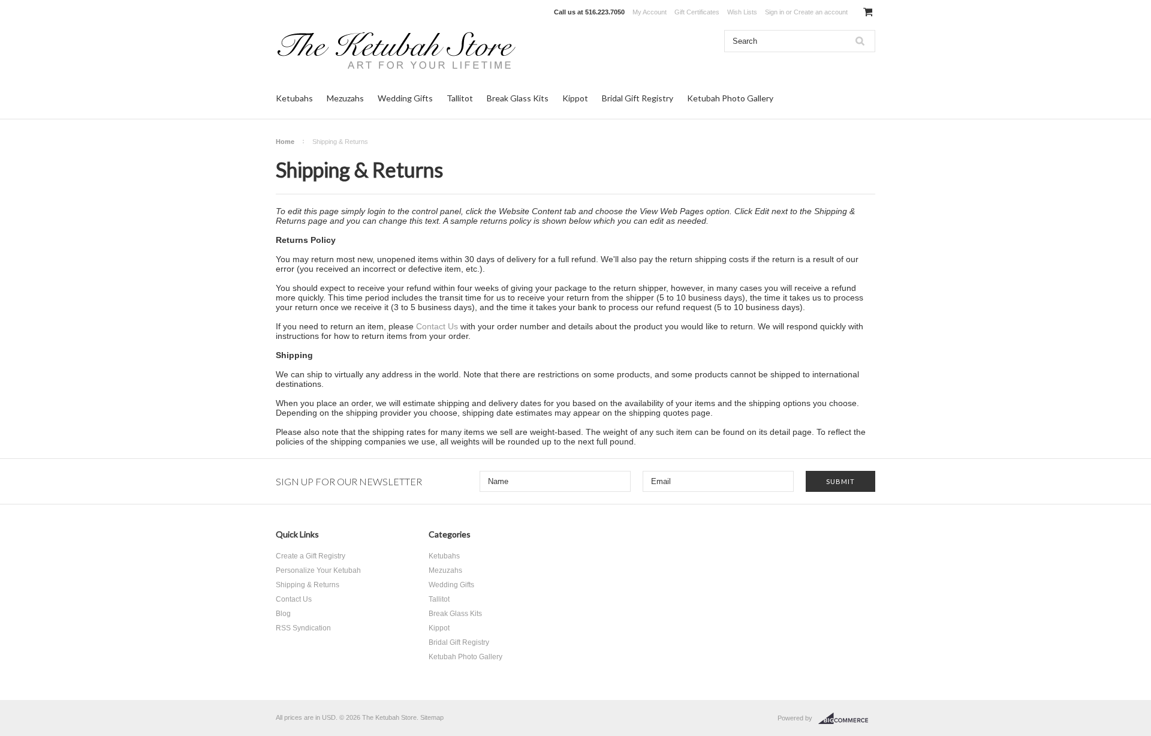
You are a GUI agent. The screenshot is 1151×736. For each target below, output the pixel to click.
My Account (649, 12)
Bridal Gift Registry (637, 98)
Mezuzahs (345, 98)
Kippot (575, 98)
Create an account (821, 12)
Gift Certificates (696, 12)
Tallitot (460, 98)
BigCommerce (846, 718)
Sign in (774, 12)
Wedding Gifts (405, 98)
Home (285, 141)
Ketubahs (294, 98)
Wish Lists (742, 12)
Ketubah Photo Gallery (730, 98)
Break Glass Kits (518, 98)
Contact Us (437, 326)
